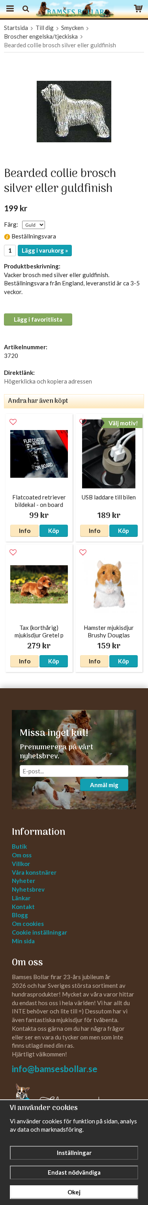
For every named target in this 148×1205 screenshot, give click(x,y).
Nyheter (23, 880)
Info (24, 530)
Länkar (21, 897)
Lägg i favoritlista (38, 319)
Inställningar (74, 1152)
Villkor (21, 863)
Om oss (22, 855)
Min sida (23, 940)
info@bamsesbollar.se (54, 1068)
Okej (74, 1192)
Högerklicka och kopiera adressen (48, 381)
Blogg (20, 914)
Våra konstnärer (34, 872)
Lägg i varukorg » (45, 250)
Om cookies (28, 923)
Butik (19, 846)
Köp (53, 530)
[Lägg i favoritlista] (13, 422)
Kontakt (23, 906)
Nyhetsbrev (28, 889)
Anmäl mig (104, 784)
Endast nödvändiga (74, 1172)
